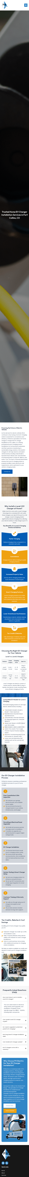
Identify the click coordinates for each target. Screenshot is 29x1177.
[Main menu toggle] (25, 5)
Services (4, 1175)
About (3, 1173)
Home (3, 1170)
